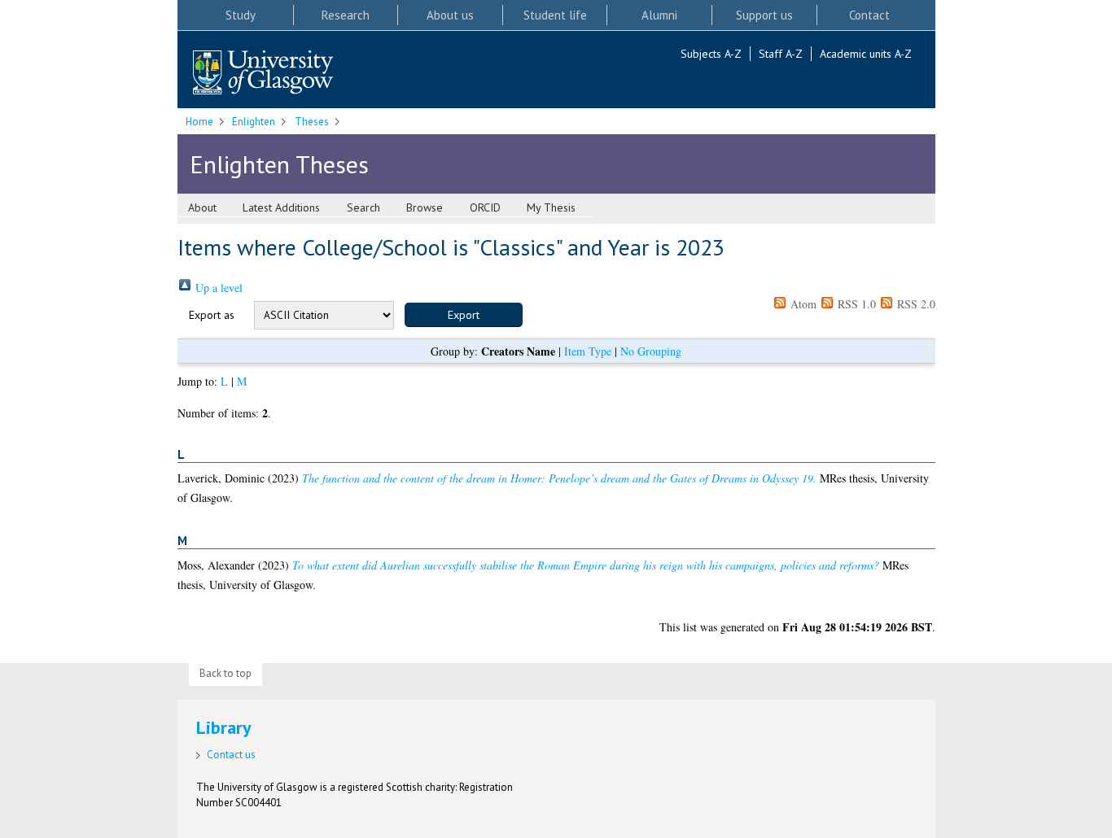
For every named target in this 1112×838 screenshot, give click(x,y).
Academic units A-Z (866, 53)
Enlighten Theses (279, 164)
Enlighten (253, 122)
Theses (312, 122)
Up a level (217, 287)
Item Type (587, 351)
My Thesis (551, 207)
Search (363, 207)
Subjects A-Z (711, 53)
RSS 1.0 (855, 304)
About (202, 207)
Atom (801, 304)
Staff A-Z (781, 53)
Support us (764, 15)
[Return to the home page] (263, 73)
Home (199, 122)
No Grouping (650, 351)
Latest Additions (281, 207)
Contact (869, 15)
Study (240, 15)
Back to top (225, 673)
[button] (464, 315)
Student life (555, 15)
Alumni (659, 15)
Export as (211, 315)
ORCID (485, 207)
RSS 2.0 (914, 304)
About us (450, 15)
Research (346, 15)
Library (224, 727)
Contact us (231, 755)
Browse (424, 207)
